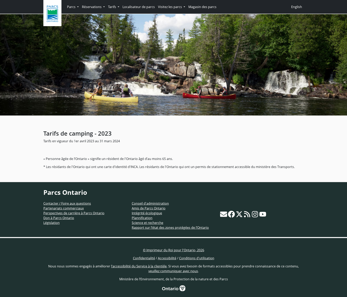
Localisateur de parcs (138, 7)
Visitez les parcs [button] (170, 7)
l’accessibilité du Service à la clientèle (139, 266)
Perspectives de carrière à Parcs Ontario (73, 213)
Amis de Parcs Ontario (148, 208)
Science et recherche (147, 223)
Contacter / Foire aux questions (67, 203)
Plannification (142, 218)
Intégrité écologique (147, 213)
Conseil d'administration (150, 203)
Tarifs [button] (112, 7)
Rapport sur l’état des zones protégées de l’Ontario (170, 227)
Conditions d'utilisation (196, 258)
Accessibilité (167, 258)
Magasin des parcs (202, 7)
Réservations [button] (92, 7)
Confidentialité (144, 258)
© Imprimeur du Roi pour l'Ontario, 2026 (173, 250)
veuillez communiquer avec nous (173, 271)
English (296, 7)
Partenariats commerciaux (63, 208)
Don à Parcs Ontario (58, 218)
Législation (51, 223)
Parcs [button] (71, 7)
